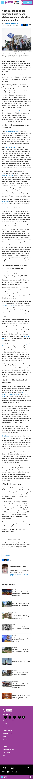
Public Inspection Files (8, 749)
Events (4, 736)
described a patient (7, 175)
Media (13, 624)
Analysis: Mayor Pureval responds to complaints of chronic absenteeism (21, 639)
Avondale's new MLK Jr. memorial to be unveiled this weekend (21, 662)
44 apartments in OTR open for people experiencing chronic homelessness (20, 685)
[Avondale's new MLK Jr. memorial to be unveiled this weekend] (7, 661)
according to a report (8, 306)
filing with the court (10, 147)
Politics (14, 589)
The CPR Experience (8, 723)
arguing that (5, 202)
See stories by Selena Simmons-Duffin (19, 575)
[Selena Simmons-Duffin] (5, 568)
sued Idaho (23, 89)
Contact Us (5, 739)
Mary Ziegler (5, 436)
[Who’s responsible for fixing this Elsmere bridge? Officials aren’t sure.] (7, 604)
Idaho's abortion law (12, 131)
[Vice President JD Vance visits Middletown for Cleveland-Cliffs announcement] (7, 592)
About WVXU (6, 727)
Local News (15, 601)
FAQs (4, 755)
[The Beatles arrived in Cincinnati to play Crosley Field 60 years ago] (7, 627)
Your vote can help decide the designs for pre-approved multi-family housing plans (20, 616)
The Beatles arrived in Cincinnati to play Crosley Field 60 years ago (21, 627)
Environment (15, 647)
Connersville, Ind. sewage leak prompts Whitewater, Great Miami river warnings (21, 651)
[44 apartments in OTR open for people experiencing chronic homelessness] (7, 684)
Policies (5, 746)
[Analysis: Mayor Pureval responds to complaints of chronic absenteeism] (7, 638)
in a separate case (10, 242)
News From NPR (7, 555)
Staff (4, 759)
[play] (2, 777)
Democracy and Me (7, 743)
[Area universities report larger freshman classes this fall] (7, 673)
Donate (28, 2)
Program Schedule (7, 730)
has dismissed (9, 466)
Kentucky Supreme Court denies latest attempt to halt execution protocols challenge (21, 697)
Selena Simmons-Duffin (12, 23)
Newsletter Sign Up (7, 733)
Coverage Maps (7, 752)
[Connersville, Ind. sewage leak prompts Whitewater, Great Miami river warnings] (7, 650)
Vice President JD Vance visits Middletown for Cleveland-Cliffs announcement (20, 593)
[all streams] (31, 777)
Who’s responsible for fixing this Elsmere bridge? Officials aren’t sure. (21, 605)
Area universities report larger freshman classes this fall (20, 673)
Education (14, 670)
